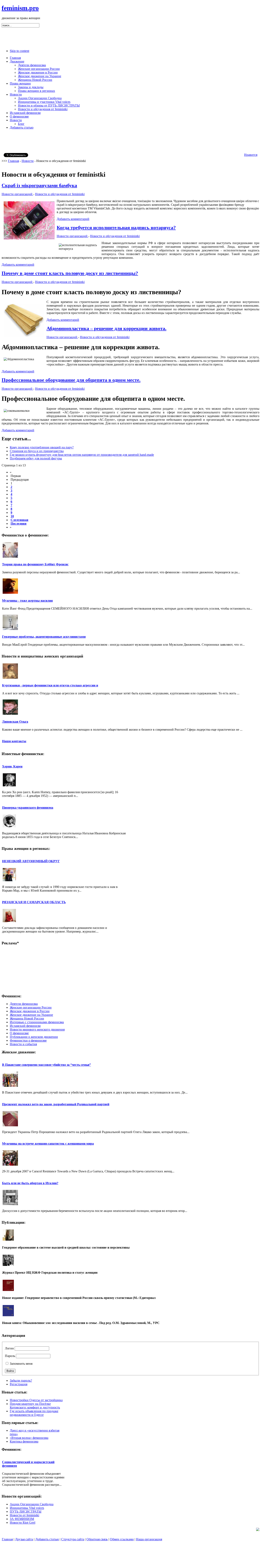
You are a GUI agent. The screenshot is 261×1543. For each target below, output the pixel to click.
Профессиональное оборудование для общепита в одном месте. (71, 380)
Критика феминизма (24, 1441)
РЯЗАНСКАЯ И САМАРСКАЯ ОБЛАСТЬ (34, 902)
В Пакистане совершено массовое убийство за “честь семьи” (46, 1064)
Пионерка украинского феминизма (27, 807)
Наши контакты (14, 741)
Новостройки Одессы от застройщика (36, 1400)
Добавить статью (47, 1539)
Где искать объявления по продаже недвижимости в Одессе (34, 1412)
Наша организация (149, 1539)
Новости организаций (17, 194)
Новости (28, 161)
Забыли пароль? (21, 1380)
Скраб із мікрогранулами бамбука (39, 185)
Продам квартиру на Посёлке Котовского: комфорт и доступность (35, 1405)
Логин (9, 1348)
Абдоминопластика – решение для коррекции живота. (106, 328)
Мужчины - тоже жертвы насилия (27, 600)
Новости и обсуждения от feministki (60, 194)
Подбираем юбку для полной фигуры (36, 458)
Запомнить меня (21, 1363)
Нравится (250, 154)
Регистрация (18, 1384)
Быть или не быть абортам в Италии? (30, 1183)
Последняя (19, 523)
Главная (13, 161)
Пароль (10, 1356)
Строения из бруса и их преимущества (37, 451)
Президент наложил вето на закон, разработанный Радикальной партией (55, 1104)
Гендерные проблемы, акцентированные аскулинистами (44, 636)
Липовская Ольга (15, 721)
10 (12, 516)
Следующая (19, 520)
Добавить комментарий (73, 219)
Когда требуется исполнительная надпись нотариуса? (116, 227)
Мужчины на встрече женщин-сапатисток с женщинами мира (48, 1143)
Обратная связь (97, 1539)
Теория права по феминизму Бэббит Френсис (35, 564)
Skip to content (19, 51)
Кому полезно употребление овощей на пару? (42, 447)
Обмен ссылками (122, 1539)
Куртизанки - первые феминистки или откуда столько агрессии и (50, 685)
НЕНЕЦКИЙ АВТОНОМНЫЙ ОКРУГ (31, 861)
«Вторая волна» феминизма (29, 1437)
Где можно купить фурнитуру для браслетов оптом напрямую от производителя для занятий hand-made (82, 454)
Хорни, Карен (12, 766)
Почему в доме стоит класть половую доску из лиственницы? (70, 273)
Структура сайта (72, 1539)
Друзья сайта (24, 1539)
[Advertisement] (130, 37)
